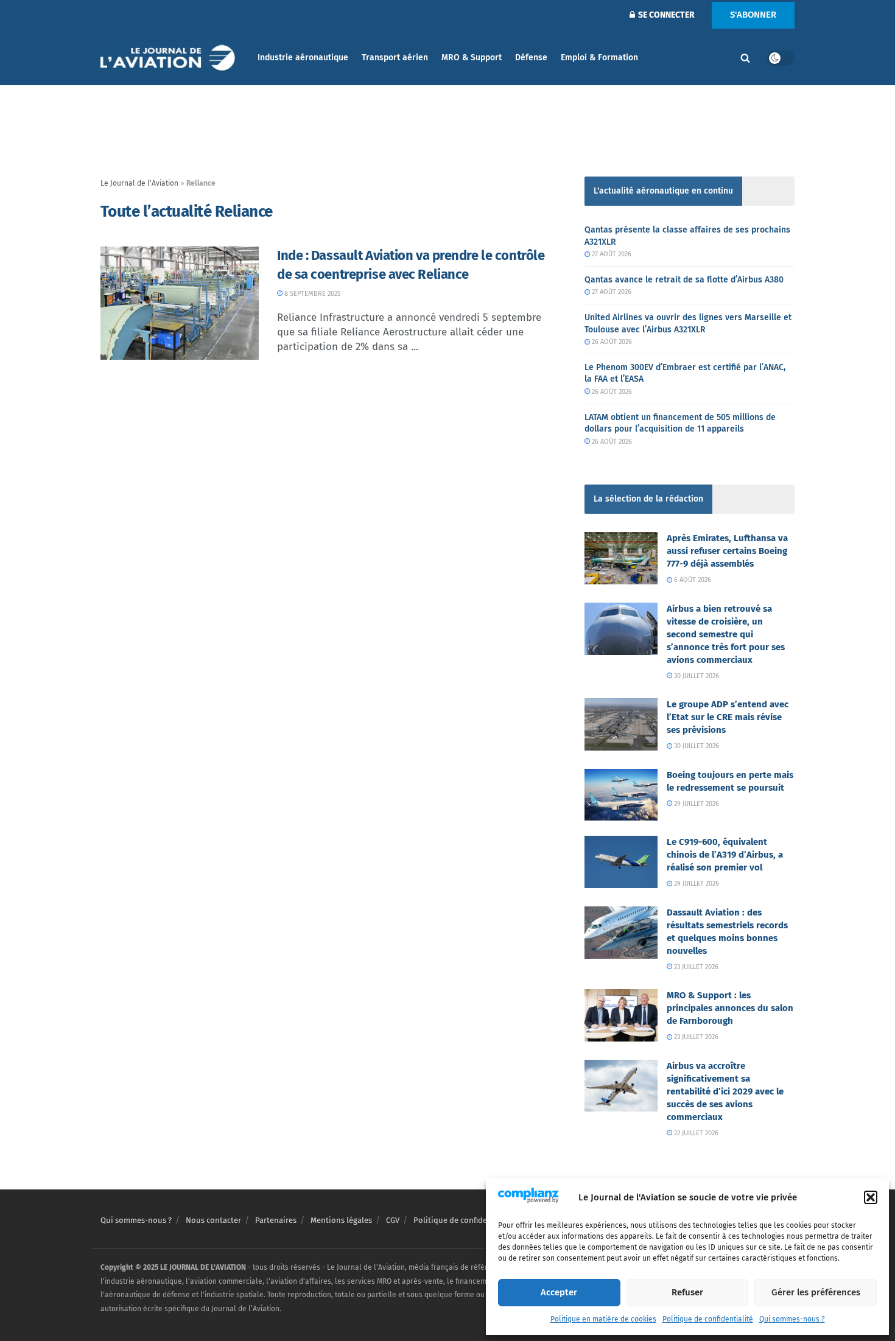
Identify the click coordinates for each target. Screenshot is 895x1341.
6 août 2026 (691, 580)
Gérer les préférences (815, 1292)
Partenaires (276, 1220)
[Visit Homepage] (170, 58)
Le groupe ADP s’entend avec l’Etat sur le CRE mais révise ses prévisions (727, 717)
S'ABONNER (753, 14)
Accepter (559, 1292)
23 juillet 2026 (695, 967)
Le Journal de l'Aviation (139, 183)
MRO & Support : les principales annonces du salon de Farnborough (730, 1008)
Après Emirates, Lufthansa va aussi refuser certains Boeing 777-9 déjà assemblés (727, 551)
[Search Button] (745, 58)
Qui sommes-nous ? (792, 1319)
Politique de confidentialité (707, 1319)
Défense (531, 57)
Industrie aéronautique (303, 57)
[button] (871, 1197)
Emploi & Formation (599, 57)
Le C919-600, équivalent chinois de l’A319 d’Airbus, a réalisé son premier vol (725, 854)
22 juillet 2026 (695, 1133)
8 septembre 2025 (312, 294)
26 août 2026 (611, 342)
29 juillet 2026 (695, 804)
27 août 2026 (610, 254)
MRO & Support (471, 57)
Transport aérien (395, 57)
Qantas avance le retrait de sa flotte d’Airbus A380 (684, 280)
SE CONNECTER (665, 15)
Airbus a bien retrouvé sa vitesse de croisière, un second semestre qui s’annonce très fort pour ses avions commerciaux (726, 634)
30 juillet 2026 (695, 676)
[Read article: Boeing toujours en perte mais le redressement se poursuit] (621, 795)
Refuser (687, 1292)
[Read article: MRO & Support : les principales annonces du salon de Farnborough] (621, 1015)
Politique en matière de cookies (603, 1319)
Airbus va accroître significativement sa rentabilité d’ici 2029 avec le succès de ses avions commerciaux (725, 1091)
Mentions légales (341, 1220)
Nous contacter (213, 1220)
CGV (392, 1220)
